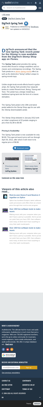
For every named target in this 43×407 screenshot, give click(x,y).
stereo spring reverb (23, 71)
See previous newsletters (11, 373)
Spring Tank (16, 19)
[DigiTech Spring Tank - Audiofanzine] (10, 3)
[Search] (4, 7)
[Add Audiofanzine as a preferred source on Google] (9, 355)
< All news (6, 15)
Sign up (28, 367)
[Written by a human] (5, 28)
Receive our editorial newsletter (14, 362)
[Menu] (40, 8)
